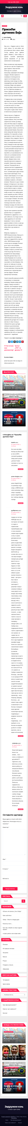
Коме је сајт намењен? (9, 1009)
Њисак (5, 381)
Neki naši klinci (7, 915)
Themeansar (14, 1118)
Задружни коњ (14, 7)
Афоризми (6, 969)
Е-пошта (5, 869)
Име (4, 859)
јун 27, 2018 (8, 1074)
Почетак (5, 944)
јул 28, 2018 (8, 1038)
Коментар (6, 827)
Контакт (5, 1013)
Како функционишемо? (9, 1005)
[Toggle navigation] (25, 16)
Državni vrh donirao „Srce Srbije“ (13, 384)
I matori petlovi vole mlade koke (12, 933)
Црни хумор (6, 984)
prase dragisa (7, 37)
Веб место (6, 878)
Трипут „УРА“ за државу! (18, 348)
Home (7, 1120)
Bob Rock (17, 405)
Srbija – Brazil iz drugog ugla (11, 402)
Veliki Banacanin (19, 388)
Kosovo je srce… (11, 419)
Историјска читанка (8, 948)
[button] (21, 16)
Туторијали (6, 980)
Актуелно (11, 381)
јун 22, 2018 (8, 1088)
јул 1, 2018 (8, 1057)
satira (13, 39)
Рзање (5, 960)
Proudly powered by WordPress (8, 1116)
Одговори (20, 469)
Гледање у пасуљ (14, 399)
